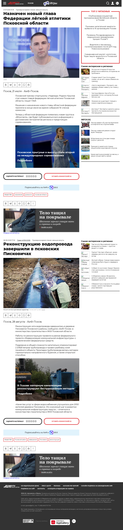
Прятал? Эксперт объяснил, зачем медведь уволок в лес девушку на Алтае (104, 254)
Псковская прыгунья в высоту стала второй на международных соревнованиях (46, 154)
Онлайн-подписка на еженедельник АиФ (96, 486)
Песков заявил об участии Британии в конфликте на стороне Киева (104, 123)
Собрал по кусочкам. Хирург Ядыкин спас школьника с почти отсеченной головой (105, 270)
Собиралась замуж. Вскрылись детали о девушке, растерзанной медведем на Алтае (104, 278)
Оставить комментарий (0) (61, 176)
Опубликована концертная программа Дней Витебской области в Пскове (100, 18)
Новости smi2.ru (11, 233)
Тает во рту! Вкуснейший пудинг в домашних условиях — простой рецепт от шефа (104, 246)
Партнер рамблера (41, 521)
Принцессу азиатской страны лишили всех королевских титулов (104, 147)
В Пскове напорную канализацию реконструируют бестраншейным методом (45, 387)
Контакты (41, 488)
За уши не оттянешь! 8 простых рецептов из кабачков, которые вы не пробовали (106, 71)
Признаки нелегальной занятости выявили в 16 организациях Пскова (100, 28)
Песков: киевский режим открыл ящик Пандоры (103, 131)
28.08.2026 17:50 (9, 240)
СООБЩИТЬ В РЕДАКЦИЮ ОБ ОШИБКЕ (61, 488)
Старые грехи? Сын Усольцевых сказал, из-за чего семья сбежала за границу (105, 79)
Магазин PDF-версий (70, 486)
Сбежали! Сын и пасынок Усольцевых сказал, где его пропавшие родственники (106, 286)
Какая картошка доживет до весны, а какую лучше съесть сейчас (104, 155)
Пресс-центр (46, 486)
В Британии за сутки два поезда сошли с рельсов (103, 139)
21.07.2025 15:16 (8, 10)
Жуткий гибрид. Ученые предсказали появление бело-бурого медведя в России (106, 262)
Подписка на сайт (28, 488)
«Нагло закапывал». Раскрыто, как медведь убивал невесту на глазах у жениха (105, 87)
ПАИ (5, 79)
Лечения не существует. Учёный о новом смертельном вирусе (104, 102)
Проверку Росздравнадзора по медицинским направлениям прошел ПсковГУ (100, 37)
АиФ (43, 310)
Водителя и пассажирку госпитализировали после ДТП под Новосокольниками (100, 47)
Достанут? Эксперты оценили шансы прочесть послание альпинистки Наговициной (105, 111)
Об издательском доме (30, 486)
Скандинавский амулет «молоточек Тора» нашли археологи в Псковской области (100, 56)
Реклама (57, 486)
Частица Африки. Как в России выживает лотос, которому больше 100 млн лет (105, 95)
